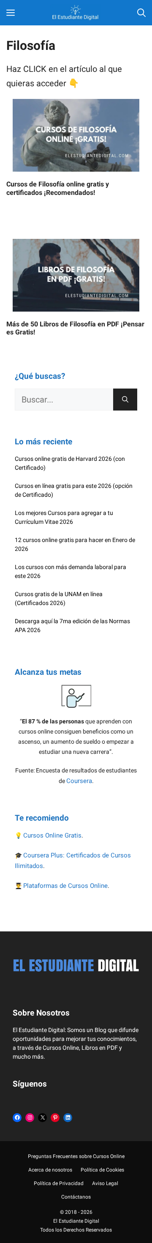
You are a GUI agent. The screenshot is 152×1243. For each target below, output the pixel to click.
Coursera (79, 781)
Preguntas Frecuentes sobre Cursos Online (76, 1156)
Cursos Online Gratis (52, 835)
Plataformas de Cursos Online (65, 886)
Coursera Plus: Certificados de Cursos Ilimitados (73, 860)
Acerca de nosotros (50, 1170)
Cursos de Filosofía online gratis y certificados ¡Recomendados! (57, 188)
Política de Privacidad (59, 1183)
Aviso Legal (105, 1183)
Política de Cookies (102, 1170)
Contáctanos (76, 1197)
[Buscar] (125, 400)
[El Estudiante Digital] (75, 12)
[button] (141, 12)
